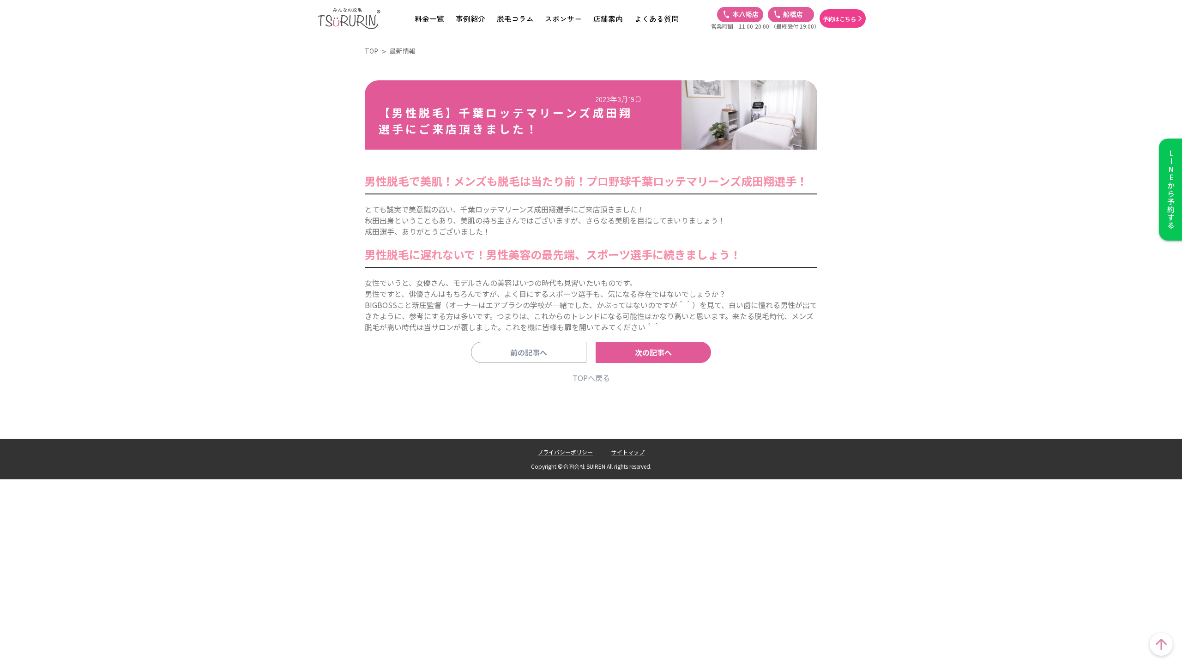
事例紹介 (470, 18)
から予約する (1170, 190)
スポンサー (563, 18)
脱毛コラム (515, 18)
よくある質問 (656, 18)
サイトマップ (628, 452)
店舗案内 (608, 18)
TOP (371, 50)
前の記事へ (528, 352)
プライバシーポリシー (565, 452)
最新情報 (403, 50)
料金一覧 (429, 18)
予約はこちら (839, 19)
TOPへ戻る (591, 377)
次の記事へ (653, 352)
